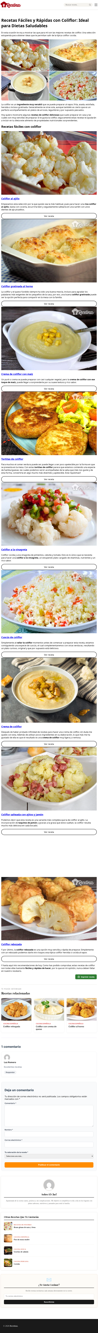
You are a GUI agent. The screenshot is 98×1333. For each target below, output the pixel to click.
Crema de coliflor (11, 726)
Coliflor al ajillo (10, 198)
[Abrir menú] (96, 5)
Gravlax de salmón (21, 1252)
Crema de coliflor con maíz (17, 374)
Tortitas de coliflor (12, 459)
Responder (10, 1072)
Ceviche (17, 1264)
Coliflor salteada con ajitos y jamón (22, 814)
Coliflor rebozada (11, 944)
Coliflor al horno (76, 1026)
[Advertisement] (49, 865)
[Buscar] (90, 5)
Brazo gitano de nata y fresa (24, 1227)
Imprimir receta (87, 977)
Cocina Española (10, 1024)
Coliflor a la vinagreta (14, 549)
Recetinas (14, 1326)
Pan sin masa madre (21, 1240)
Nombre (9, 1130)
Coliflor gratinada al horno (17, 286)
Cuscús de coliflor (11, 637)
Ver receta (49, 216)
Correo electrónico (13, 1140)
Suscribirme (49, 1302)
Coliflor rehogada (11, 1026)
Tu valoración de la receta (16, 1152)
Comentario (10, 1103)
